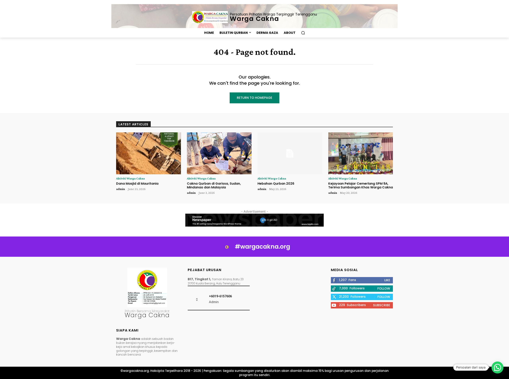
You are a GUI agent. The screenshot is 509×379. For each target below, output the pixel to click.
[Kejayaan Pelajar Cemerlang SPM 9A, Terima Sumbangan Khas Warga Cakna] (360, 153)
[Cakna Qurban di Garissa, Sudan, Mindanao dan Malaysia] (219, 153)
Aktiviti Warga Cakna (130, 178)
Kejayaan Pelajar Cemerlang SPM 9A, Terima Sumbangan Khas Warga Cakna (360, 185)
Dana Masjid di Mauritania (137, 183)
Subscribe (381, 305)
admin (120, 189)
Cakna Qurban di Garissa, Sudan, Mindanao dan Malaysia (214, 185)
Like (387, 280)
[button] (303, 33)
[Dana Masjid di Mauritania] (148, 153)
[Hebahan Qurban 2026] (289, 153)
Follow (383, 288)
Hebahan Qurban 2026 (275, 183)
